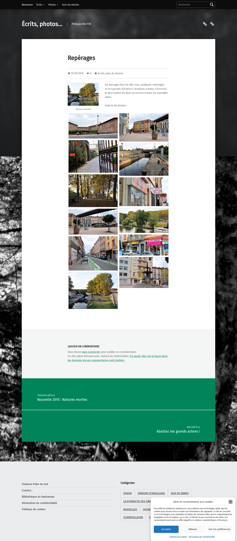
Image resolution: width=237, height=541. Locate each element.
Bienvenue (27, 4)
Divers (127, 493)
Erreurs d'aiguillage (151, 493)
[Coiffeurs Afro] (143, 191)
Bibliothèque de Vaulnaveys (38, 496)
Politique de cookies (178, 537)
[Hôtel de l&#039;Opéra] (93, 156)
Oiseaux (148, 509)
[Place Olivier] (143, 127)
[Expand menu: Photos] (57, 4)
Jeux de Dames (114, 73)
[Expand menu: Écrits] (44, 4)
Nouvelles (130, 509)
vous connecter (91, 351)
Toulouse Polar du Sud (35, 484)
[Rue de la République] (93, 253)
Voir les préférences (219, 529)
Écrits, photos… (42, 24)
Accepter (166, 529)
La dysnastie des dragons (140, 501)
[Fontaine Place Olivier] (143, 272)
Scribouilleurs (133, 517)
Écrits (39, 4)
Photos (52, 4)
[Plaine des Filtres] (143, 220)
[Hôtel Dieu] (93, 125)
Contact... (27, 490)
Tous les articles (70, 4)
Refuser (192, 529)
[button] (230, 501)
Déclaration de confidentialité (202, 537)
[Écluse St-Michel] (143, 159)
